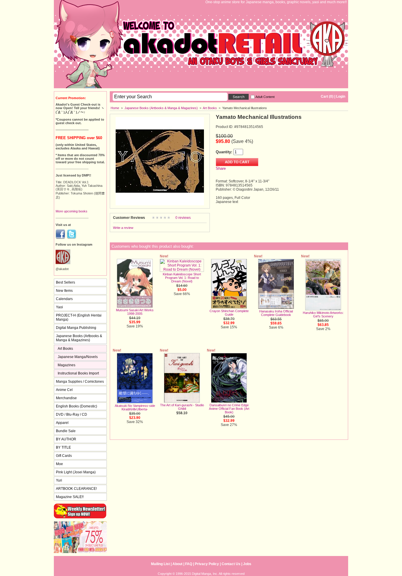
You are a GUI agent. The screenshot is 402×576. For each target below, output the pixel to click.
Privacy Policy (207, 564)
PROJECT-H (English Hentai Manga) (79, 317)
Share (221, 168)
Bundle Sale (66, 431)
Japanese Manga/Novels (78, 357)
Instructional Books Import (78, 373)
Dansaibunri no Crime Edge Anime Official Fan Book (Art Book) (229, 408)
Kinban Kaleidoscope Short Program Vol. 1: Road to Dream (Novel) (182, 277)
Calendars (64, 299)
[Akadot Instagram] (63, 263)
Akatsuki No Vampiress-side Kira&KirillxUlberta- (135, 407)
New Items (64, 291)
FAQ (188, 564)
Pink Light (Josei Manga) (76, 472)
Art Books (210, 108)
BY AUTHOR (66, 439)
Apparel (62, 423)
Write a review (123, 227)
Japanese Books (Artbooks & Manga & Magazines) (161, 108)
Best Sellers (65, 282)
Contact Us (231, 564)
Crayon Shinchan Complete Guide (229, 312)
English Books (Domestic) (76, 406)
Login (340, 96)
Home (115, 108)
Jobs (247, 564)
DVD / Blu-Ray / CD (71, 414)
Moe (59, 464)
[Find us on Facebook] (60, 237)
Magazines (66, 365)
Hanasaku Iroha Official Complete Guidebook (276, 313)
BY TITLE (63, 447)
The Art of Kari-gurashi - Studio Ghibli (182, 406)
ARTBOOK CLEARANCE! (76, 489)
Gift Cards (64, 456)
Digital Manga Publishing (76, 328)
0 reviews (183, 218)
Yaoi (59, 307)
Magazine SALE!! (70, 497)
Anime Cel (64, 390)
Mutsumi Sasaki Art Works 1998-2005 (135, 311)
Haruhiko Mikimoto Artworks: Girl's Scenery (323, 314)
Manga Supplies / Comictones (80, 381)
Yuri (59, 480)
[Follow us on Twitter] (71, 237)
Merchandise (66, 398)
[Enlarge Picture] (160, 204)
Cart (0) (327, 96)
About (177, 564)
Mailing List (160, 564)
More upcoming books (71, 211)
